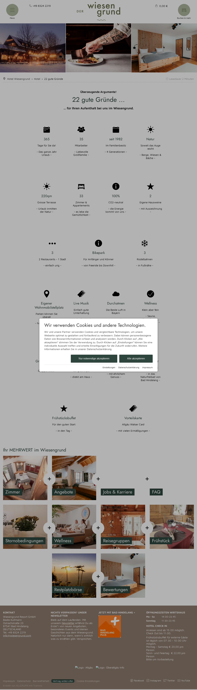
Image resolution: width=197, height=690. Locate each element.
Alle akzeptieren (136, 358)
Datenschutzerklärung (128, 367)
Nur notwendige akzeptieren (94, 358)
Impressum (147, 367)
